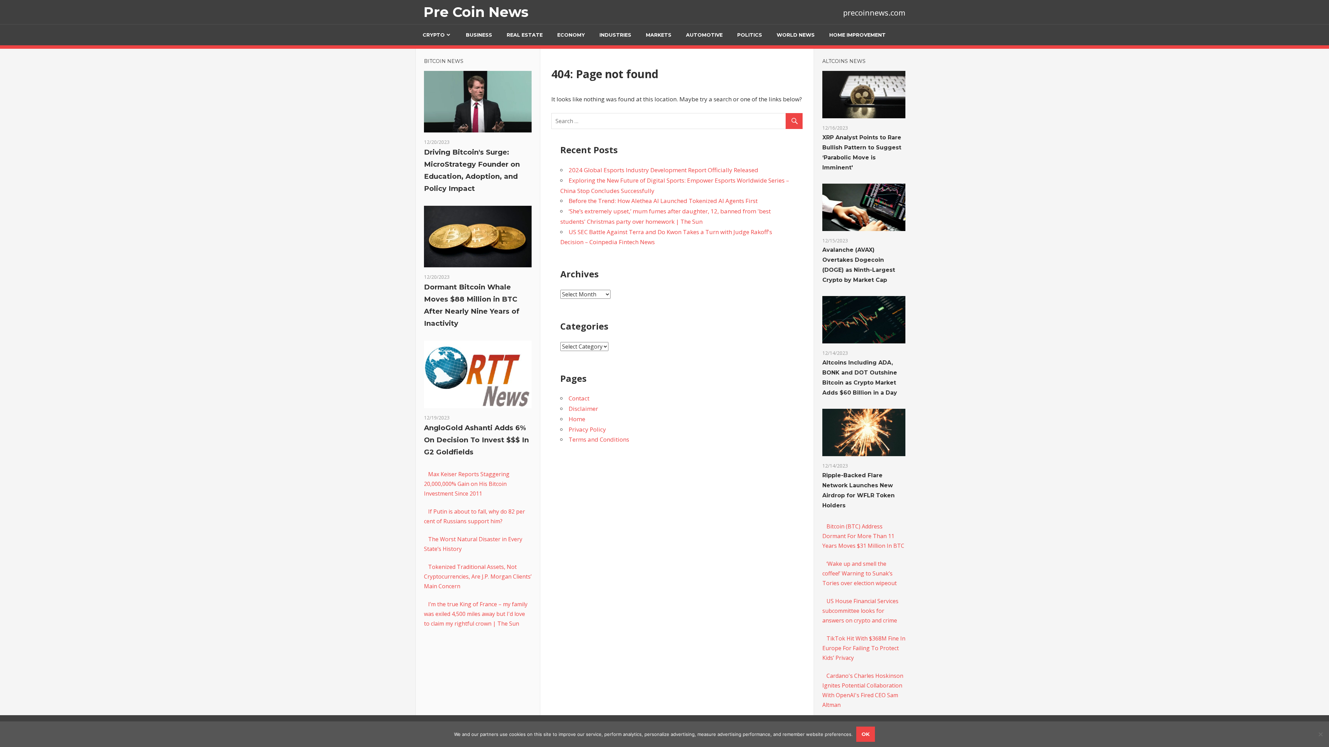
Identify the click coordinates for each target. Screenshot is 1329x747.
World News (796, 35)
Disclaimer (583, 409)
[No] (1320, 734)
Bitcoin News (443, 61)
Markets (658, 35)
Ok (865, 734)
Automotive (704, 35)
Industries (615, 35)
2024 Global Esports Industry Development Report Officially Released (663, 170)
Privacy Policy (587, 429)
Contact (579, 398)
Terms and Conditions (599, 439)
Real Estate (525, 35)
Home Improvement (857, 35)
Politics (749, 35)
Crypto (434, 35)
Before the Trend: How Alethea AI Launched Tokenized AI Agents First (663, 201)
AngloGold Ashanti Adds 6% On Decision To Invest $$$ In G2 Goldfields (476, 440)
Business (479, 35)
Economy (571, 35)
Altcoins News (844, 61)
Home (577, 419)
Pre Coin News (476, 11)
